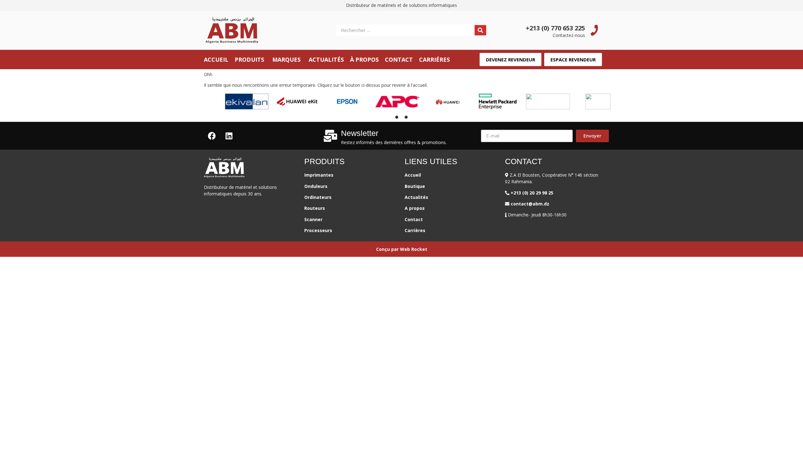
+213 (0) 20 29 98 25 (533, 193)
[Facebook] (212, 136)
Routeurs (314, 208)
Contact (399, 59)
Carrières (415, 230)
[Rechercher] (480, 30)
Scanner (313, 219)
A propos (415, 208)
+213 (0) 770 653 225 (555, 28)
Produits (249, 59)
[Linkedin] (229, 136)
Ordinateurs (318, 197)
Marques (286, 59)
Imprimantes (319, 175)
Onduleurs (315, 186)
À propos (364, 59)
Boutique (415, 186)
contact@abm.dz (530, 204)
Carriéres (434, 59)
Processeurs (318, 230)
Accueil (216, 59)
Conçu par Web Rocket (401, 249)
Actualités (326, 59)
